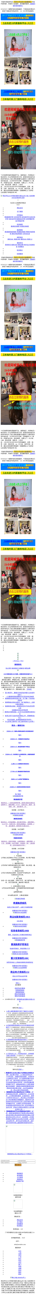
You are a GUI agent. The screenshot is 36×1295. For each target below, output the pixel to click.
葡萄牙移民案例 (20, 996)
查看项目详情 (14, 813)
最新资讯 (20, 243)
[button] (16, 661)
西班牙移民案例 (20, 994)
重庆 (19, 1272)
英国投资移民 (24, 226)
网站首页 (20, 208)
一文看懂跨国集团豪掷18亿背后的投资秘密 (20, 696)
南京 (19, 1258)
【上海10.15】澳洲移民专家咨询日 (20, 763)
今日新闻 (20, 1177)
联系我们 (20, 250)
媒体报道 (15, 668)
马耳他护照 (17, 217)
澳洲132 (29, 239)
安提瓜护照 (12, 219)
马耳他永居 (26, 234)
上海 (19, 1253)
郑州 (19, 1270)
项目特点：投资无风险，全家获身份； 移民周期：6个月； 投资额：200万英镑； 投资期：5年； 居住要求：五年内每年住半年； (18, 843)
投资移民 (20, 224)
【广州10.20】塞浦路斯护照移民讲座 (20, 771)
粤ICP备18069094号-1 (19, 1277)
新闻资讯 (8, 244)
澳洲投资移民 (15, 226)
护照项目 (20, 215)
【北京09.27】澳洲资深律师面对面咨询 (19, 787)
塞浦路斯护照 (9, 217)
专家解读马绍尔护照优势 (20, 710)
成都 (19, 1268)
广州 (19, 1257)
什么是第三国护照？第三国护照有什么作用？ (20, 721)
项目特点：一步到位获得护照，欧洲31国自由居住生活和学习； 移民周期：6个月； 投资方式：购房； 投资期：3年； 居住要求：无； (18, 804)
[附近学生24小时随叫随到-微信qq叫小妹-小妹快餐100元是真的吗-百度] (18, 197)
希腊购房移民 (21, 232)
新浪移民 (20, 1175)
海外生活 (27, 244)
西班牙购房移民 (17, 234)
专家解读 (21, 246)
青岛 (19, 1260)
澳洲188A (24, 239)
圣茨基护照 (25, 217)
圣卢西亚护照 (19, 221)
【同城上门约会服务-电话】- (14, 16)
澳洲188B (17, 239)
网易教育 (20, 1173)
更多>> (14, 725)
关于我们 (20, 1222)
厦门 (19, 1264)
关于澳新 (20, 211)
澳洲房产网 (20, 1181)
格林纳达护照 (20, 219)
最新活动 (14, 244)
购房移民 (20, 230)
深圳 (19, 1255)
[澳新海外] (18, 653)
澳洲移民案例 (19, 992)
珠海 (19, 1266)
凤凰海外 (20, 1179)
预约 (19, 735)
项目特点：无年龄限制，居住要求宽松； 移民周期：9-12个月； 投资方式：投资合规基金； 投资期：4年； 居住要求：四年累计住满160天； (18, 824)
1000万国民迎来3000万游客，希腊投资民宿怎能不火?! (18, 674)
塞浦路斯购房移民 (11, 232)
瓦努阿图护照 (30, 219)
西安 (19, 1274)
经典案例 (20, 254)
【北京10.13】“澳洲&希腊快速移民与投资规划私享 (20, 731)
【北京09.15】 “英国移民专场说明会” (20, 739)
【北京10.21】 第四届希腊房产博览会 (20, 746)
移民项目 (20, 237)
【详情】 (29, 689)
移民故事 (21, 244)
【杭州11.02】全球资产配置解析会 (20, 779)
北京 (19, 1251)
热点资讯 (9, 668)
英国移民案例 (19, 990)
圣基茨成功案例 (20, 988)
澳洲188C (10, 239)
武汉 (19, 1262)
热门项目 (18, 794)
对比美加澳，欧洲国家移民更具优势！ (19, 719)
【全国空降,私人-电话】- (13, 92)
